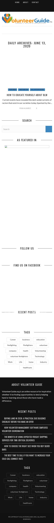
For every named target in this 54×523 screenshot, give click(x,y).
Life (20, 362)
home (31, 362)
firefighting (12, 345)
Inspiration (23, 90)
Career (13, 339)
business (26, 339)
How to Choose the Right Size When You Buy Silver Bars (40, 317)
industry (43, 362)
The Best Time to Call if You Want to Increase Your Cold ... (14, 319)
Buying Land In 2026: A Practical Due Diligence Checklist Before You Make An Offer (24, 420)
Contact (35, 2)
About (25, 2)
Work (10, 362)
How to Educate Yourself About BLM (27, 95)
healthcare (27, 367)
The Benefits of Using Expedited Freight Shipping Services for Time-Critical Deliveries (24, 438)
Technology (39, 356)
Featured (12, 90)
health (25, 351)
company (12, 351)
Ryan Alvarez (25, 108)
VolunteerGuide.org (11, 391)
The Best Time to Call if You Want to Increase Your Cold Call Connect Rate (26, 457)
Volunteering (40, 351)
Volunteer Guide (37, 90)
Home (17, 2)
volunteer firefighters (19, 356)
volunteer (43, 345)
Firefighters (28, 345)
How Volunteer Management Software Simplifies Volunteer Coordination (25, 429)
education (40, 339)
